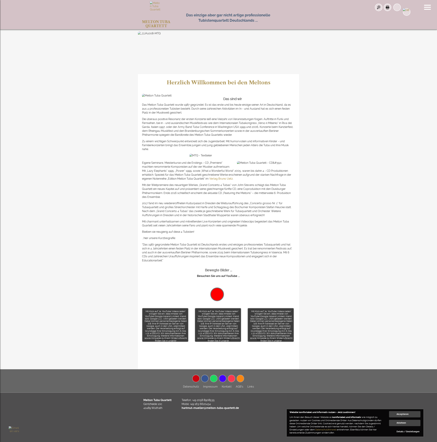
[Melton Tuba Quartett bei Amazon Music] (222, 378)
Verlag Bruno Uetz (221, 178)
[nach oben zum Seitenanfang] (423, 350)
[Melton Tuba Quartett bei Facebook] (205, 378)
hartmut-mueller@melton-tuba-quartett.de (210, 408)
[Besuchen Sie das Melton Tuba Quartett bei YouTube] (217, 294)
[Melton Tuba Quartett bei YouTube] (196, 378)
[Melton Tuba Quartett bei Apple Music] (231, 378)
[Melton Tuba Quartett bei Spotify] (213, 378)
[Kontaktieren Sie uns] (397, 7)
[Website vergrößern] (378, 7)
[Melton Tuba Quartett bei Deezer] (240, 378)
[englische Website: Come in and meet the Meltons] (406, 12)
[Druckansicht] (387, 7)
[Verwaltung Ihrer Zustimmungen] (14, 431)
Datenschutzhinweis (325, 429)
